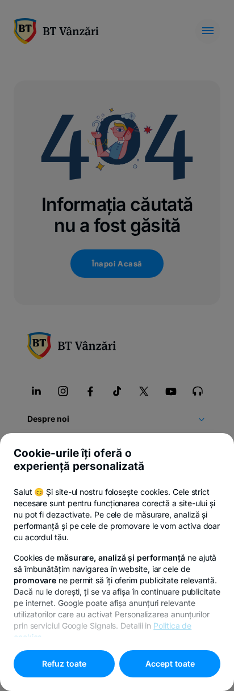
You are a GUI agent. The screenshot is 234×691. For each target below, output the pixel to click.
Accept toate (170, 663)
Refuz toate (64, 663)
